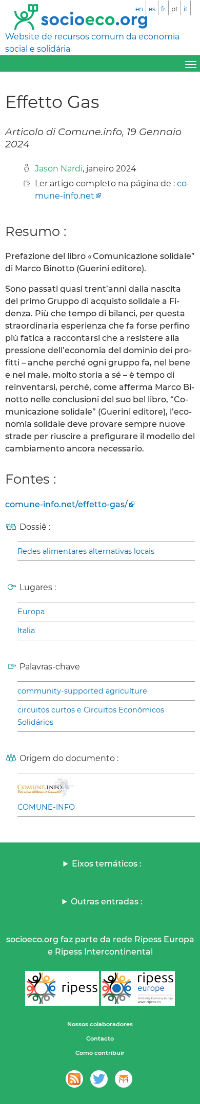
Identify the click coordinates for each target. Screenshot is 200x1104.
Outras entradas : (107, 901)
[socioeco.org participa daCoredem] (123, 1079)
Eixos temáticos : (107, 864)
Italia (26, 630)
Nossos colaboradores (100, 1024)
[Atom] (74, 1079)
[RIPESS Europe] (138, 988)
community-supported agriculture (82, 691)
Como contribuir (100, 1052)
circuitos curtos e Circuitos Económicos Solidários (90, 716)
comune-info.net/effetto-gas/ (66, 504)
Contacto (100, 1038)
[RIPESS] (62, 988)
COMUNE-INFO (46, 807)
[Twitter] (99, 1079)
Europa (31, 611)
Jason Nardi (59, 169)
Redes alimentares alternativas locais (85, 551)
